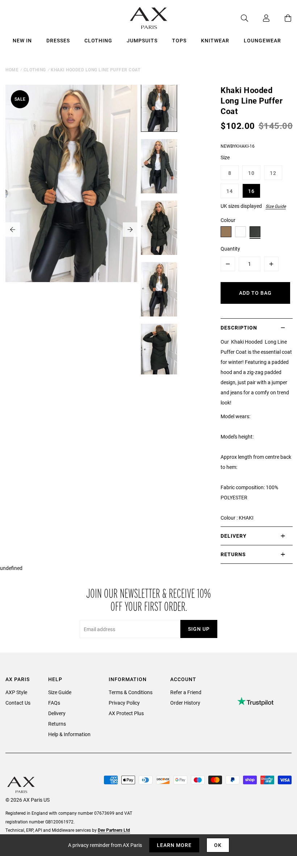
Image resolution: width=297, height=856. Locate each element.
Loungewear (262, 40)
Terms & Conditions (130, 692)
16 (251, 191)
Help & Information (69, 734)
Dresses (58, 40)
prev (12, 229)
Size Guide (275, 206)
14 (229, 191)
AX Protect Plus (126, 713)
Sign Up (199, 628)
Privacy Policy (124, 702)
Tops (179, 40)
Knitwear (215, 40)
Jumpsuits (142, 40)
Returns (57, 723)
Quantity (230, 248)
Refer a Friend (185, 692)
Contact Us (17, 702)
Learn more (174, 845)
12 (273, 172)
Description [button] (239, 327)
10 (251, 172)
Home (11, 69)
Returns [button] (233, 554)
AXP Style (16, 692)
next (130, 229)
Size (225, 157)
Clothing (98, 40)
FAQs (54, 702)
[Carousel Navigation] (71, 229)
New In (22, 40)
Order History (185, 702)
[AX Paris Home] (148, 18)
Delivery (57, 713)
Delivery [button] (234, 535)
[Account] (259, 18)
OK (218, 845)
